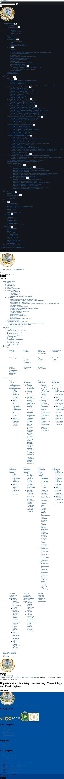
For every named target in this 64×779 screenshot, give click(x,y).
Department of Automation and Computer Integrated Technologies (27, 109)
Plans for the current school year (18, 45)
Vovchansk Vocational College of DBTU (24, 69)
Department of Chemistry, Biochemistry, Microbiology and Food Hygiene (29, 155)
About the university (8, 23)
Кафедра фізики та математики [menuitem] (30, 461)
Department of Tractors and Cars (18, 152)
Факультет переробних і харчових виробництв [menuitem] (13, 596)
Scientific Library (11, 209)
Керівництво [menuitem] (10, 284)
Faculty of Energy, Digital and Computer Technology (21, 105)
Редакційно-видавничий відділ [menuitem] (19, 306)
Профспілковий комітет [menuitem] (13, 288)
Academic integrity (12, 203)
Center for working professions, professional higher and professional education (30, 52)
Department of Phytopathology (18, 96)
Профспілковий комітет (10, 734)
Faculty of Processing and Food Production (18, 154)
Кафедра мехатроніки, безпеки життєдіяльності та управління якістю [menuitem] (31, 436)
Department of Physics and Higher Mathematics (22, 146)
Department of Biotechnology (21, 171)
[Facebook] (1, 251)
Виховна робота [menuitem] (11, 336)
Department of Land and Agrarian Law (20, 126)
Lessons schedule (11, 236)
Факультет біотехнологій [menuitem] (56, 468)
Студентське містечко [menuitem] (16, 312)
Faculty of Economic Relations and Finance (18, 99)
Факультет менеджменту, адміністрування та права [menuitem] (28, 470)
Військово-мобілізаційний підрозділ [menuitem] (20, 318)
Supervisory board (11, 72)
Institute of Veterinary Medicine (15, 165)
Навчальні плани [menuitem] (15, 293)
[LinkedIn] (7, 690)
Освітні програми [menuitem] (15, 291)
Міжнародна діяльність (9, 758)
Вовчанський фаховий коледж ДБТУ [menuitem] (20, 324)
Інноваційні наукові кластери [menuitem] (55, 359)
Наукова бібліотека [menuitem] (12, 350)
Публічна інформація (9, 735)
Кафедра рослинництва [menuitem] (45, 414)
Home (5, 190)
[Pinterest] (5, 690)
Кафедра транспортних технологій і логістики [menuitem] (16, 491)
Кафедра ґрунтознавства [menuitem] (45, 420)
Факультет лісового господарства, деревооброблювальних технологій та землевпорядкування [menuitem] (16, 384)
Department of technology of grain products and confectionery (26, 160)
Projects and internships (13, 195)
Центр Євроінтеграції (9, 757)
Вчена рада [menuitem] (10, 287)
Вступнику (6, 745)
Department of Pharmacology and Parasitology (25, 185)
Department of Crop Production (18, 91)
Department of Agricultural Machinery (20, 137)
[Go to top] (0, 252)
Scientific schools (11, 211)
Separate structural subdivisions (18, 66)
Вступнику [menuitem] (6, 345)
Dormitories (10, 231)
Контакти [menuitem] (6, 656)
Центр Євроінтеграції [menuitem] (9, 653)
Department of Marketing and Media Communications (24, 120)
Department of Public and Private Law (20, 132)
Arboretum (13, 49)
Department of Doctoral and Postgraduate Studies (20, 206)
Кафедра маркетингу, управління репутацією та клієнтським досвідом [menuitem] (30, 619)
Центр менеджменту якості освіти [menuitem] (19, 302)
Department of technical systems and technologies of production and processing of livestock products (36, 149)
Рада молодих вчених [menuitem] (27, 367)
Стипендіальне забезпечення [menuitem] (15, 339)
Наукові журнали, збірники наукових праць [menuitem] (28, 360)
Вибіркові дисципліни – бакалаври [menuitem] (16, 330)
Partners (5, 200)
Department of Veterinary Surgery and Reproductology (27, 188)
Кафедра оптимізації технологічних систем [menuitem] (31, 388)
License (12, 42)
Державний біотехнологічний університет (12, 247)
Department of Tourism (16, 121)
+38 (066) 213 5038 (21, 769)
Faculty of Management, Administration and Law (20, 124)
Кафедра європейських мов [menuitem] (31, 487)
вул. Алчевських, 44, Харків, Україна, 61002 (20, 763)
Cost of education (11, 219)
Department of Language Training (19, 128)
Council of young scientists (14, 205)
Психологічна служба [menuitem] (13, 342)
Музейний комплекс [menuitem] (16, 309)
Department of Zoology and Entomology (24, 176)
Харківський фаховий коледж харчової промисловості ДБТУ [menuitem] (27, 323)
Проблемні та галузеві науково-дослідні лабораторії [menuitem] (24, 308)
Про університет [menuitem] (8, 281)
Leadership (9, 37)
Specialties (13, 34)
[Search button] (17, 4)
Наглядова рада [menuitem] (11, 285)
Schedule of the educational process (16, 240)
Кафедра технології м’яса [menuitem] (15, 629)
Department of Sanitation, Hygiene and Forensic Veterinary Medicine (31, 187)
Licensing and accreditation (17, 44)
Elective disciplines (12, 233)
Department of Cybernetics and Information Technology (25, 112)
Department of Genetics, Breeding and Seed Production (24, 93)
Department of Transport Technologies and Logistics (24, 104)
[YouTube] (5, 251)
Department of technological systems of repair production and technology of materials (32, 150)
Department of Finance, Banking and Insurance (22, 102)
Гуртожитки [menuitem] (10, 341)
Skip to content (4, 0)
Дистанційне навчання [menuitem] (13, 338)
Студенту (6, 744)
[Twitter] (3, 690)
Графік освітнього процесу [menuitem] (14, 332)
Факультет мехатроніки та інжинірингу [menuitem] (28, 382)
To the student (7, 226)
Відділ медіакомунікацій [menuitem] (17, 314)
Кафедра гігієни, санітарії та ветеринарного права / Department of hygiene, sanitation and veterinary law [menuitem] (45, 518)
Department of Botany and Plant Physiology (21, 90)
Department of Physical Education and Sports (22, 144)
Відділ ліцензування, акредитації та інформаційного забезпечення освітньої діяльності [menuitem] (34, 303)
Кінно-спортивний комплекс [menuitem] (18, 315)
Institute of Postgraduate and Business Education (23, 56)
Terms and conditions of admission (16, 225)
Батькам (5, 747)
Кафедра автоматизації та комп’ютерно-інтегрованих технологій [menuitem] (59, 420)
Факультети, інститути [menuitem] (9, 377)
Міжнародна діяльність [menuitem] (9, 652)
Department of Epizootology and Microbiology (25, 181)
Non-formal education (12, 237)
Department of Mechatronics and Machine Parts (22, 141)
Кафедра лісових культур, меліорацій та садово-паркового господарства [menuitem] (16, 394)
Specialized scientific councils (14, 212)
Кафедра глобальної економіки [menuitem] (15, 481)
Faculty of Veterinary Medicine (18, 178)
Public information (11, 39)
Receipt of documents (12, 223)
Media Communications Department (19, 58)
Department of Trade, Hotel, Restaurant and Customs (24, 123)
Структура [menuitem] (10, 297)
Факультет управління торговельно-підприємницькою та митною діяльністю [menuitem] (29, 597)
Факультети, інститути (9, 755)
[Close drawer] (1, 6)
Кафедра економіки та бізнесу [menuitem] (15, 486)
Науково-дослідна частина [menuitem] (40, 359)
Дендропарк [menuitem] (13, 317)
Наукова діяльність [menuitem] (26, 350)
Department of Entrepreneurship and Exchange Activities (25, 118)
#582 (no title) (10, 79)
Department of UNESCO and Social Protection (22, 133)
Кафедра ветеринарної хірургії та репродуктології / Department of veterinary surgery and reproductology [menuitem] (45, 501)
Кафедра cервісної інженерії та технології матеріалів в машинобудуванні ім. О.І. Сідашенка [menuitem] (32, 411)
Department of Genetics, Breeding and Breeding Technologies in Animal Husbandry (35, 173)
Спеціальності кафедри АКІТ (11, 244)
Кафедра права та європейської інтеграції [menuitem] (30, 482)
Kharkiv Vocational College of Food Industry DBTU (27, 67)
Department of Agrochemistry (18, 88)
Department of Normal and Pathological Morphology (27, 184)
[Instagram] (3, 251)
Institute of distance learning (14, 163)
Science (5, 202)
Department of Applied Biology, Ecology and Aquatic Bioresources (31, 170)
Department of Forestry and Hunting (19, 82)
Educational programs (16, 31)
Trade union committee (13, 73)
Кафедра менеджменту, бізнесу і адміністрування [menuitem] (31, 476)
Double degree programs (13, 193)
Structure (9, 47)
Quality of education (15, 33)
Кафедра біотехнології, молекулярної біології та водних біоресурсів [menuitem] (59, 474)
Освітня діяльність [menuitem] (12, 290)
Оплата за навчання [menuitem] (12, 333)
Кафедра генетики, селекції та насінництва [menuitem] (44, 396)
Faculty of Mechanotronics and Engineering (18, 135)
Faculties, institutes (8, 77)
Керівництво (7, 729)
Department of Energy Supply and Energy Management (24, 113)
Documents (13, 30)
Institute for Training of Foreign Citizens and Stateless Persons (23, 161)
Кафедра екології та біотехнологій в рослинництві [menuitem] (59, 499)
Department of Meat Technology (18, 158)
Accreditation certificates (16, 41)
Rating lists (9, 222)
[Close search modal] (1, 2)
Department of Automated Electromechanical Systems (24, 107)
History (9, 36)
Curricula (12, 28)
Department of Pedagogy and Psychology (21, 130)
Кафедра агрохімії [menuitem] (43, 417)
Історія (5, 728)
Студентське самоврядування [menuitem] (15, 335)
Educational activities (12, 27)
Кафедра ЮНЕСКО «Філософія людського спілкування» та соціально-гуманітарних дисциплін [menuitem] (31, 496)
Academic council (11, 25)
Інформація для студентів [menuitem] (14, 344)
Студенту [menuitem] (6, 327)
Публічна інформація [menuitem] (13, 320)
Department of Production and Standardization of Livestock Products (31, 174)
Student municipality (12, 243)
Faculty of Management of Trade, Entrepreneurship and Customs (24, 116)
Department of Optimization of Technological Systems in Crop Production (29, 143)
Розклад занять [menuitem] (11, 329)
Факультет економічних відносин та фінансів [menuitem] (12, 470)
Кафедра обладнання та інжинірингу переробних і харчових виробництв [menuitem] (30, 453)
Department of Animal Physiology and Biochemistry (27, 179)
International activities (9, 192)
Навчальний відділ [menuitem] (15, 305)
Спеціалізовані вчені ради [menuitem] (56, 350)
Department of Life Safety (17, 140)
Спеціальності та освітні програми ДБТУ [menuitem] (21, 296)
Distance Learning (11, 230)
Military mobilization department (18, 59)
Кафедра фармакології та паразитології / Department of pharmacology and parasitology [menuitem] (45, 553)
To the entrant (7, 214)
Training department (15, 70)
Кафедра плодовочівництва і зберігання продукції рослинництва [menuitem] (46, 426)
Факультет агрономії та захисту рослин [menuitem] (42, 382)
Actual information (12, 216)
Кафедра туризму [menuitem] (29, 612)
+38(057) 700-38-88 (21, 766)
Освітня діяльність (8, 732)
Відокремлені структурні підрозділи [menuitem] (17, 321)
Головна (2, 677)
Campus (12, 50)
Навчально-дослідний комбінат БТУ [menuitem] (20, 311)
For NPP (12, 198)
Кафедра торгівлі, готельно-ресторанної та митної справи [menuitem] (30, 606)
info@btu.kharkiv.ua (12, 772)
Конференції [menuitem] (12, 358)
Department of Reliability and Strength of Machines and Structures (27, 147)
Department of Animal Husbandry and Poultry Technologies (29, 168)
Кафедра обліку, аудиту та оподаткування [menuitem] (16, 476)
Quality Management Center (17, 64)
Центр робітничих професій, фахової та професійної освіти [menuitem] (27, 300)
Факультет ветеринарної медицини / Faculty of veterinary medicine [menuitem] (41, 471)
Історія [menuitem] (8, 282)
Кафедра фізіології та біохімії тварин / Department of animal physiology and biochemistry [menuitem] (44, 583)
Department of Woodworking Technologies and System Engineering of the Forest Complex (34, 85)
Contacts (5, 75)
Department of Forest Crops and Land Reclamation (23, 80)
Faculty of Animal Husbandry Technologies (21, 167)
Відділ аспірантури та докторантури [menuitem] (42, 351)
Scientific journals (11, 208)
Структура (6, 737)
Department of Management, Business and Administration (25, 129)
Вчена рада (6, 731)
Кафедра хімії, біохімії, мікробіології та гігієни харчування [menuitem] (16, 645)
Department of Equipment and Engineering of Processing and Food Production (31, 138)
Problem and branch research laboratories (21, 62)
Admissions (10, 217)
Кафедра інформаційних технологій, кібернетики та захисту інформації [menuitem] (31, 507)
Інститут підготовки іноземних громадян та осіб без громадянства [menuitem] (42, 597)
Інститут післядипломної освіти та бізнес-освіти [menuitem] (23, 299)
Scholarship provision (12, 241)
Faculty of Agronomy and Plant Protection (18, 87)
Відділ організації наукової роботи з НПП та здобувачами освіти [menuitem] (13, 370)
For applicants (13, 197)
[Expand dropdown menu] (15, 24)
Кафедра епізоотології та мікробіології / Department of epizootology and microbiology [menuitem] (45, 568)
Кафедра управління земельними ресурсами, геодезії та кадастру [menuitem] (15, 422)
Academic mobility (12, 228)
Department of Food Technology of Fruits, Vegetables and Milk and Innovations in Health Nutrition (36, 157)
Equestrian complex (15, 55)
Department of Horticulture (17, 83)
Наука (5, 754)
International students (12, 234)
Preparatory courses (12, 220)
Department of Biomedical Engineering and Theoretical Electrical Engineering (30, 110)
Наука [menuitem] (5, 347)
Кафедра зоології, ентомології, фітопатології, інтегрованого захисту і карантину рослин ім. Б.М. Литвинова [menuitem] (46, 406)
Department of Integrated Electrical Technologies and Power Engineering (29, 115)
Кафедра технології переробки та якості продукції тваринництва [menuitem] (60, 491)
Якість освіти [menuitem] (14, 294)
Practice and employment (13, 239)
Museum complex (14, 61)
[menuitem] (14, 281)
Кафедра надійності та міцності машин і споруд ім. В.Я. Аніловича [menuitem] (30, 425)
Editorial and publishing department (19, 53)
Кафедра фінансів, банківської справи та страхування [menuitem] (30, 628)
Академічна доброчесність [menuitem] (42, 367)
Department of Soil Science (17, 97)
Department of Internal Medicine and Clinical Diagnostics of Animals (31, 182)
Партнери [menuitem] (6, 655)
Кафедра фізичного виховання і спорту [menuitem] (30, 444)
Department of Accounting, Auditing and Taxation (23, 101)
